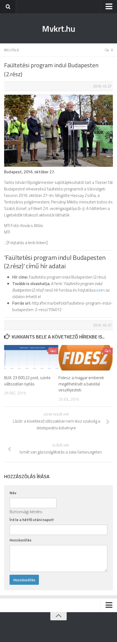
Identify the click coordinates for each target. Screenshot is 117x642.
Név (13, 493)
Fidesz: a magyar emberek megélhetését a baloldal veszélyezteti (81, 384)
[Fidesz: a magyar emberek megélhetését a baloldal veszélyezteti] (86, 357)
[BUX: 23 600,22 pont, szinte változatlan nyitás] (31, 357)
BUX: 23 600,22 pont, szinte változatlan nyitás (27, 381)
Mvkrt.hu (58, 28)
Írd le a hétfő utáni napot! (32, 519)
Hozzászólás (20, 540)
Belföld (11, 50)
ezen (100, 290)
